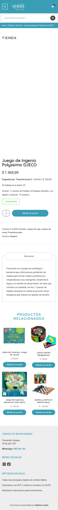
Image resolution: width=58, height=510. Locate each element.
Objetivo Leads (41, 505)
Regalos (13, 236)
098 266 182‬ (19, 449)
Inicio (4, 25)
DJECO (15, 229)
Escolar (19, 25)
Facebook (9, 464)
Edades (11, 25)
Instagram (4, 464)
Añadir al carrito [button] (14, 364)
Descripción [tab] (29, 256)
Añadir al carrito (30, 213)
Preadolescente (15, 232)
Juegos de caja (33, 229)
